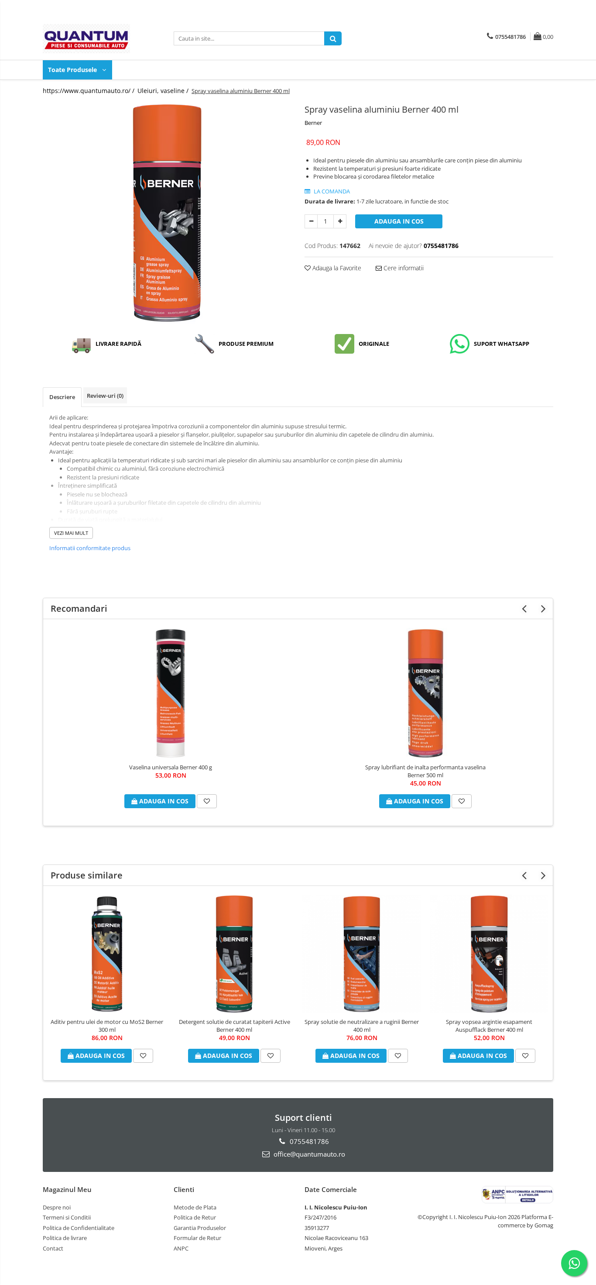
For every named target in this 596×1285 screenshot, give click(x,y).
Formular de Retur (197, 1238)
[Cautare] (333, 38)
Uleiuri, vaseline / (163, 90)
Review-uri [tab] (105, 396)
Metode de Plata (195, 1207)
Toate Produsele (73, 69)
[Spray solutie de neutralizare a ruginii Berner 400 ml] (361, 954)
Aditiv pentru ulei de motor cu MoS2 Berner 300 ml (107, 1026)
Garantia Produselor (200, 1228)
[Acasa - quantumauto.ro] (86, 38)
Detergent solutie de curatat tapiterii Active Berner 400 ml (234, 1026)
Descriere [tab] (62, 397)
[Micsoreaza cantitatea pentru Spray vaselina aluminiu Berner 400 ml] (311, 221)
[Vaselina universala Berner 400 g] (170, 693)
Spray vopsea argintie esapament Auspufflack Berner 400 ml (489, 1026)
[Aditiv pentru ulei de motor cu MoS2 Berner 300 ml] (107, 954)
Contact (53, 1248)
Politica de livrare (65, 1238)
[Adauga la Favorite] (207, 801)
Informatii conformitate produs (89, 548)
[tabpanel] (167, 213)
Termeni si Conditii (67, 1217)
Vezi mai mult (71, 533)
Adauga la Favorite (336, 268)
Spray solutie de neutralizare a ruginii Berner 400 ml (362, 1026)
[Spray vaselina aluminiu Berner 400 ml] (167, 213)
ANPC (181, 1248)
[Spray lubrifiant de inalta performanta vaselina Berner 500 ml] (425, 693)
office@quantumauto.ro (308, 1154)
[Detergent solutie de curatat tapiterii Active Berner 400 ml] (234, 954)
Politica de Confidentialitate (78, 1228)
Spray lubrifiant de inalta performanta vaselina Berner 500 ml (425, 771)
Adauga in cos (399, 221)
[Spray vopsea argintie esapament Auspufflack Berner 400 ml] (489, 954)
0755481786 (308, 1141)
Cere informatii (403, 268)
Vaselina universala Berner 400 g (170, 767)
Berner (313, 123)
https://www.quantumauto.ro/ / (89, 90)
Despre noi (57, 1207)
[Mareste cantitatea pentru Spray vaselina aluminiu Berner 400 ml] (339, 221)
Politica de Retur (195, 1217)
